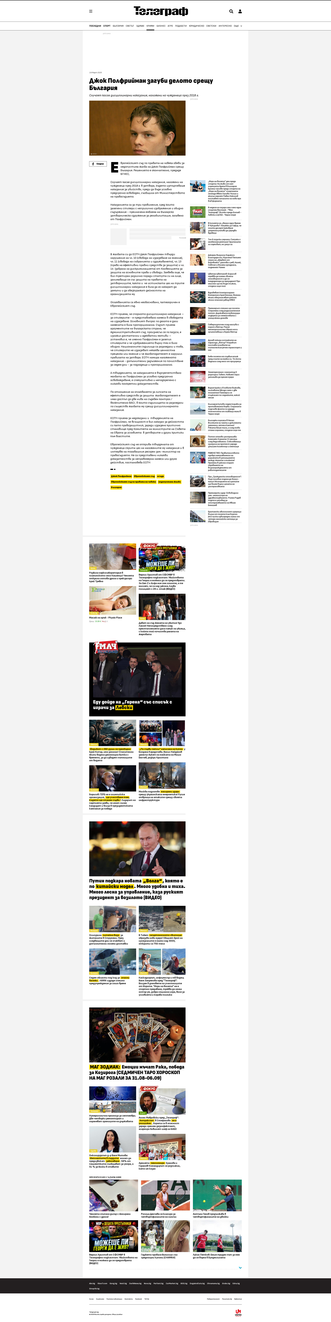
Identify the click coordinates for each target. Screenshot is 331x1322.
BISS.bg (184, 1283)
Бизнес (161, 26)
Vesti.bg (123, 1283)
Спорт (106, 26)
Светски (211, 26)
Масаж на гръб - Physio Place (105, 617)
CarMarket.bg (172, 1283)
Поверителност (213, 1299)
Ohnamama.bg (213, 1283)
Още (236, 26)
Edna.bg (236, 1283)
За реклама (100, 1299)
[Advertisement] (137, 514)
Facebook (138, 1299)
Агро (170, 26)
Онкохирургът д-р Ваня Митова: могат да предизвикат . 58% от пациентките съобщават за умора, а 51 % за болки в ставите (111, 1161)
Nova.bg (147, 1283)
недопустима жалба (169, 482)
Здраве (140, 26)
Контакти (129, 1299)
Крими (150, 26)
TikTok (146, 1299)
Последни (95, 26)
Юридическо (196, 26)
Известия (238, 1299)
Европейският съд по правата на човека (133, 482)
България (118, 26)
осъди (160, 476)
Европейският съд (144, 476)
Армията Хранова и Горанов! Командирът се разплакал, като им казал (159, 1166)
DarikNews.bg (135, 1283)
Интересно (225, 26)
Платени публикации (114, 1299)
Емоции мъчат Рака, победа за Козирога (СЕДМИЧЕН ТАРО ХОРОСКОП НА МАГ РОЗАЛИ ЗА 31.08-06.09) (136, 1073)
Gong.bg (113, 1283)
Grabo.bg (226, 1283)
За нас (91, 1299)
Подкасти (181, 26)
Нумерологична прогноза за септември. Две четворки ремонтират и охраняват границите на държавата (112, 1118)
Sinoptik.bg (94, 1289)
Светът (130, 26)
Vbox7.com (102, 1283)
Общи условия (117, 1314)
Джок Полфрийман (121, 476)
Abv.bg (92, 1283)
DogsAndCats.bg (197, 1283)
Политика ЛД (227, 1299)
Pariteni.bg (158, 1283)
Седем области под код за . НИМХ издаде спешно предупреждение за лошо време (109, 980)
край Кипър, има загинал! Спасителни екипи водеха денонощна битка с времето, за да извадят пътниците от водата (111, 755)
